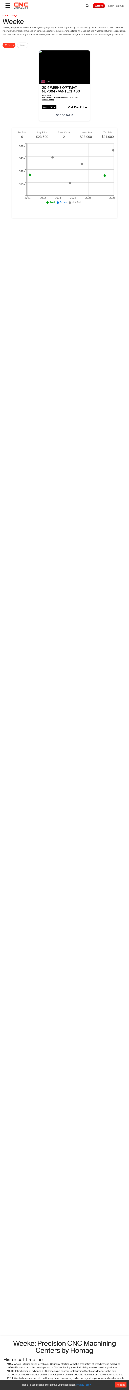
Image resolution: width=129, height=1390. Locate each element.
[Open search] (87, 6)
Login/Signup (116, 6)
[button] (64, 90)
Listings (13, 15)
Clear (22, 45)
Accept (121, 1385)
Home (5, 15)
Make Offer (49, 107)
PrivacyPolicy (83, 1385)
